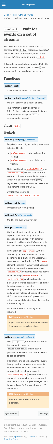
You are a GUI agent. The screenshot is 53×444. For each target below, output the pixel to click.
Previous (12, 413)
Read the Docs (11, 439)
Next (43, 413)
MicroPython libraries (22, 14)
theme (32, 436)
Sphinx (17, 436)
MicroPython (28, 4)
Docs (6, 14)
